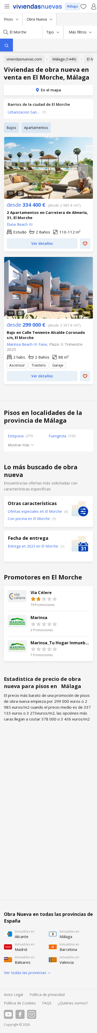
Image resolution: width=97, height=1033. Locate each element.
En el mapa (51, 90)
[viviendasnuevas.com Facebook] (20, 1014)
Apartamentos (36, 127)
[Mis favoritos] (83, 6)
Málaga (72, 6)
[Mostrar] (6, 45)
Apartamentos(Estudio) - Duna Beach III (48, 168)
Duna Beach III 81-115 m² (48, 225)
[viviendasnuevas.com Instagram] (31, 1014)
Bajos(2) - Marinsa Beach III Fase (48, 288)
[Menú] (7, 6)
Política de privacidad (47, 994)
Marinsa (48, 623)
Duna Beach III (20, 224)
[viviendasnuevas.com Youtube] (8, 1014)
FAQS (46, 1003)
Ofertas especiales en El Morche (35, 511)
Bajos (11, 127)
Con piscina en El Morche (29, 518)
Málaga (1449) (64, 59)
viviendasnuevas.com (24, 59)
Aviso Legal (13, 994)
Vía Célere (48, 598)
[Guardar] (85, 243)
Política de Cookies (20, 1003)
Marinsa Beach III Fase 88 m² (48, 351)
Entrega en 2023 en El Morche (33, 546)
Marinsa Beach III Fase (27, 344)
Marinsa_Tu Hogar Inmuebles (48, 648)
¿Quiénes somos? (73, 1003)
